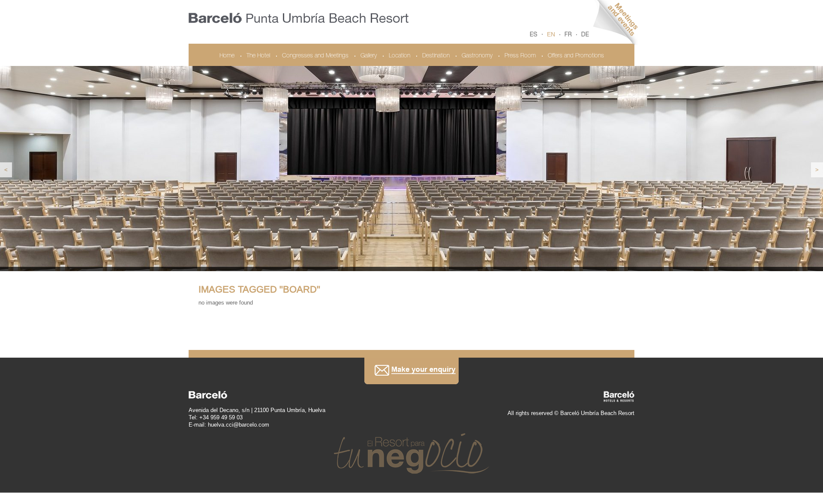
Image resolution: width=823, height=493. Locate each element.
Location (399, 56)
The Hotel (258, 56)
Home (226, 56)
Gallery (368, 56)
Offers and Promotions (576, 56)
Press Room (520, 56)
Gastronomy (477, 56)
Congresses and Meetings (315, 56)
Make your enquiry (411, 370)
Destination (436, 56)
